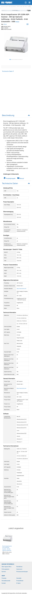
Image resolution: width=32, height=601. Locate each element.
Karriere (4, 571)
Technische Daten (7, 71)
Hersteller (18, 578)
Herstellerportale (6, 580)
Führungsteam (5, 569)
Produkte (4, 578)
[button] (25, 2)
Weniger (17, 21)
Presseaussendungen (22, 571)
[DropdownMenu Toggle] (29, 2)
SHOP (3, 575)
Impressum (19, 569)
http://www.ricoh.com (21, 288)
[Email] (28, 24)
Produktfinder (19, 580)
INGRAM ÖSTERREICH (8, 564)
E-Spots (18, 583)
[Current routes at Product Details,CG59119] (7, 538)
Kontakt (4, 583)
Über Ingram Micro (6, 566)
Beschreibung (8, 115)
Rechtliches (19, 566)
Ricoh (5, 24)
